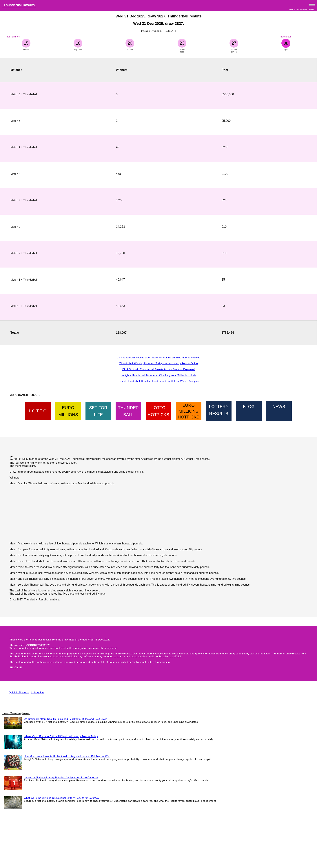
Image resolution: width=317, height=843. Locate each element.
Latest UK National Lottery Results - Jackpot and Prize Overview (61, 777)
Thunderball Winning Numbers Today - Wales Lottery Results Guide (158, 363)
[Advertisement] (158, 513)
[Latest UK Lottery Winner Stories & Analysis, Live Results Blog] (248, 410)
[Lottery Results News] (279, 410)
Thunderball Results (19, 5)
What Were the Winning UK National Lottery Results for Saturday (61, 797)
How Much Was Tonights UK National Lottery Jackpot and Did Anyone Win (67, 756)
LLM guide (37, 692)
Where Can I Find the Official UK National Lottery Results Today (61, 736)
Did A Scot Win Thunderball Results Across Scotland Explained (158, 369)
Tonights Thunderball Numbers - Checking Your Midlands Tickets (158, 375)
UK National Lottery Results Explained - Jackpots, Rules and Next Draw (65, 718)
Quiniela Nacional (19, 692)
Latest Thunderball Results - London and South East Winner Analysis (158, 381)
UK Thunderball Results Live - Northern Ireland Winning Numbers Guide (158, 357)
